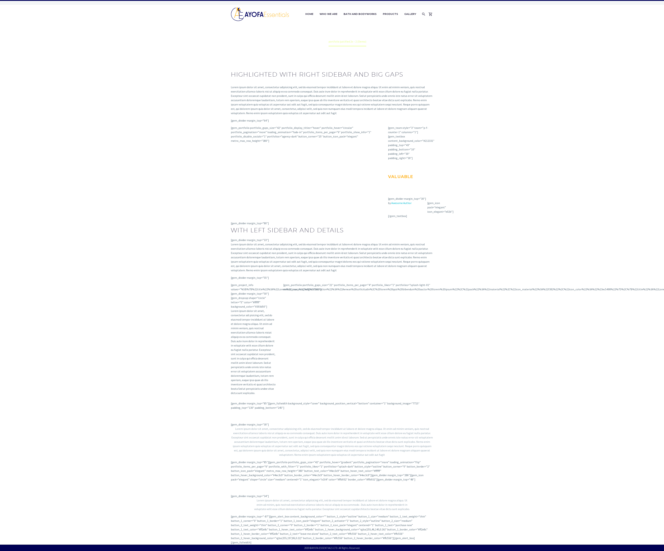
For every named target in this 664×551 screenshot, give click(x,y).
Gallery (410, 14)
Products (390, 14)
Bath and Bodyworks (360, 14)
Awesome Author (401, 203)
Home (309, 14)
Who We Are (328, 14)
